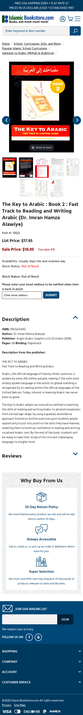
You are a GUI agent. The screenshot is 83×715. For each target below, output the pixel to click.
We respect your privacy (17, 629)
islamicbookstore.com (28, 19)
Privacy (6, 705)
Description (15, 319)
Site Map (20, 705)
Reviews (12, 456)
